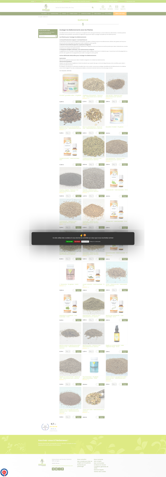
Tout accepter (69, 241)
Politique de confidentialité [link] (95, 241)
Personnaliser (85, 241)
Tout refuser (77, 241)
